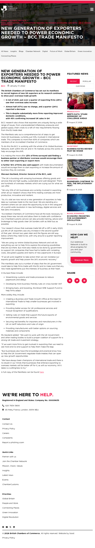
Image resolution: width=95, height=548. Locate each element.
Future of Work (56, 51)
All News (4, 51)
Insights (13, 51)
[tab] (73, 81)
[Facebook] (3, 527)
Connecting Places (8, 56)
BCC (3, 86)
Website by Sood (66, 533)
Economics (72, 179)
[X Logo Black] (10, 527)
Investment (72, 146)
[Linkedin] (14, 527)
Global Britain (18, 20)
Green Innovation (85, 51)
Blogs (21, 51)
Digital (45, 51)
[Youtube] (7, 527)
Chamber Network (33, 51)
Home (4, 20)
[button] (92, 9)
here (42, 372)
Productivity (73, 112)
